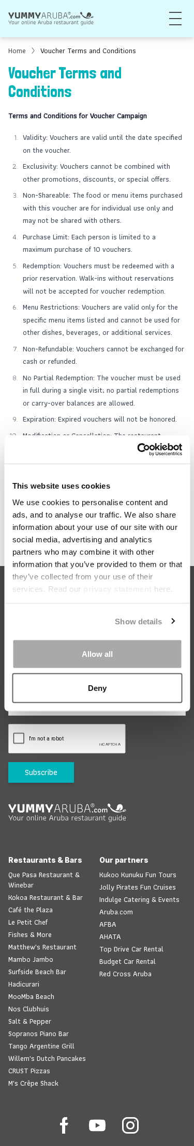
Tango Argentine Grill (41, 1046)
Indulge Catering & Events (139, 899)
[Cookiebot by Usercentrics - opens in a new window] (138, 449)
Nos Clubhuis (28, 1009)
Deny (97, 687)
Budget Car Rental (127, 961)
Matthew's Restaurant (42, 947)
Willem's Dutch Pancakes (47, 1058)
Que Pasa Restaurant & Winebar (44, 879)
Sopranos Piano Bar (38, 1033)
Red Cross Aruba (125, 974)
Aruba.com (116, 912)
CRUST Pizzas (29, 1071)
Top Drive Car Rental (131, 949)
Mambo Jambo (30, 959)
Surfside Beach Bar (37, 971)
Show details (138, 621)
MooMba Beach (31, 996)
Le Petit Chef (28, 922)
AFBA (107, 924)
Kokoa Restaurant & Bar (45, 897)
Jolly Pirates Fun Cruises (137, 887)
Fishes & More (30, 934)
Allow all (97, 654)
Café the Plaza (30, 910)
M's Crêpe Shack (33, 1083)
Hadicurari (23, 984)
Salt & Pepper (29, 1021)
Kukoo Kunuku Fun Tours (137, 874)
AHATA (110, 936)
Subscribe (41, 772)
